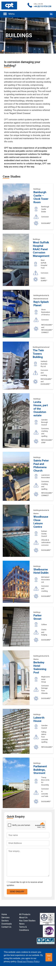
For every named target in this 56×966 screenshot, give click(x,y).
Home (4, 914)
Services (5, 917)
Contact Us (6, 927)
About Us (23, 917)
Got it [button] (49, 957)
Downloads (6, 924)
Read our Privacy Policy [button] (28, 961)
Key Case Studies (27, 920)
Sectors (5, 920)
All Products (24, 914)
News (21, 924)
